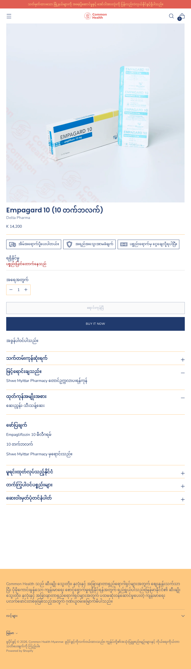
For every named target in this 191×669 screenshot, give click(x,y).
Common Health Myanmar (46, 642)
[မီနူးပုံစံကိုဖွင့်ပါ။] (9, 16)
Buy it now (95, 324)
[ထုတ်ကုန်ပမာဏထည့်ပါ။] (10, 290)
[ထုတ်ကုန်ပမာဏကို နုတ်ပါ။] (25, 290)
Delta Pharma (18, 217)
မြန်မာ (10, 633)
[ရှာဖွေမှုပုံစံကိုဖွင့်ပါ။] (171, 16)
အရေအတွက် (17, 279)
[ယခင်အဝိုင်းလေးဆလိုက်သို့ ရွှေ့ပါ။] (169, 552)
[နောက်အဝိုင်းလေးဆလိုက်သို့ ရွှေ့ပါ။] (180, 551)
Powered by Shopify (19, 651)
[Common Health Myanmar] (95, 15)
